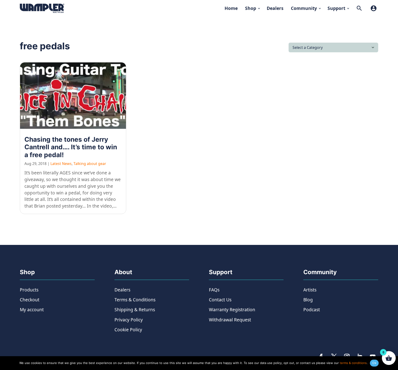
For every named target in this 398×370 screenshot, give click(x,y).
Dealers (275, 8)
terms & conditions (353, 363)
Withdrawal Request (230, 320)
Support (336, 8)
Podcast (311, 309)
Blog (308, 300)
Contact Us (220, 300)
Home (231, 8)
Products (29, 290)
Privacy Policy (128, 320)
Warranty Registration (232, 309)
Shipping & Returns (134, 309)
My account (32, 309)
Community (304, 8)
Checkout (29, 300)
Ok (374, 363)
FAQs (214, 290)
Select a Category (308, 47)
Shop (250, 8)
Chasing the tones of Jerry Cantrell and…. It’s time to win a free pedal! (70, 147)
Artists (309, 290)
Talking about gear (89, 163)
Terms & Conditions (134, 300)
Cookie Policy (128, 329)
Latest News (61, 163)
